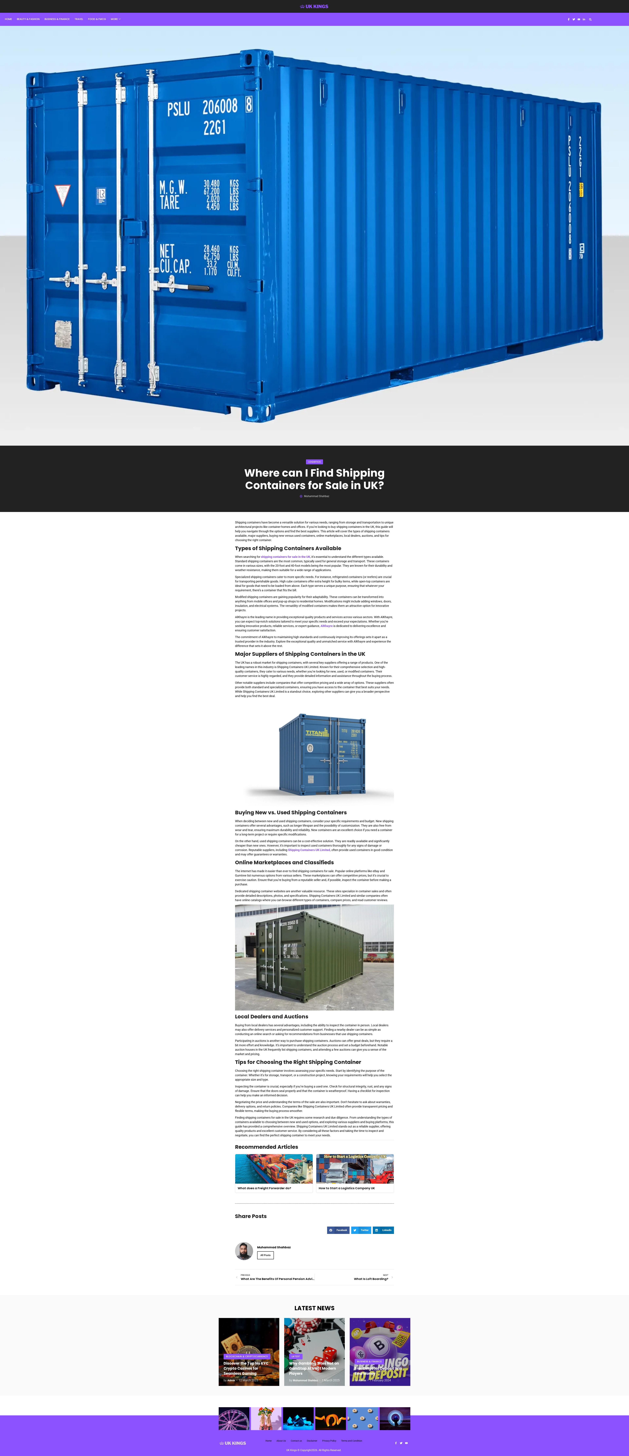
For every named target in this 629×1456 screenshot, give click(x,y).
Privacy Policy (329, 1440)
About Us (281, 1440)
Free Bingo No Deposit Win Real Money (378, 1371)
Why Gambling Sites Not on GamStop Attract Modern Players (314, 1368)
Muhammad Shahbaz (305, 1380)
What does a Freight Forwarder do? (264, 1188)
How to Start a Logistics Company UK (347, 1188)
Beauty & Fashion (28, 19)
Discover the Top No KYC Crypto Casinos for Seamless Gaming (246, 1368)
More (114, 19)
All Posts (265, 1255)
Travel (79, 19)
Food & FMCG (97, 19)
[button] (590, 19)
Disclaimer (312, 1440)
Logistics (314, 461)
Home (8, 19)
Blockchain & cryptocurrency (247, 1356)
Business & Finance (57, 19)
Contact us (296, 1440)
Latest (296, 1356)
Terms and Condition (351, 1440)
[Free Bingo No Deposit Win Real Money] (380, 1352)
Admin (231, 1380)
